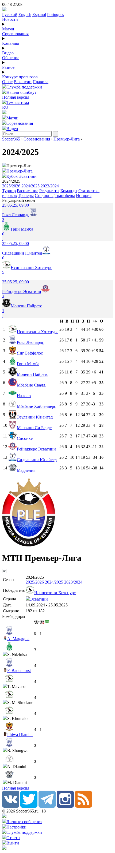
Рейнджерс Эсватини (36, 449)
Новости (10, 19)
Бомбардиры (13, 616)
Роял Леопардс (30, 342)
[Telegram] (47, 806)
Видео (8, 53)
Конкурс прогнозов (20, 77)
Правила (40, 81)
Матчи (8, 29)
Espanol (39, 14)
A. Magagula (18, 638)
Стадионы (44, 195)
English (24, 14)
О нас (7, 81)
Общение (10, 57)
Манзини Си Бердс (34, 427)
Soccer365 (11, 139)
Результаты (49, 190)
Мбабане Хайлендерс (36, 406)
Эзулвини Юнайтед (35, 417)
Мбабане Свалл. (31, 385)
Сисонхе (25, 438)
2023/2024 (50, 186)
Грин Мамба (28, 363)
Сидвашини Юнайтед (37, 459)
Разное (8, 67)
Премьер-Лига (66, 139)
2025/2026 (11, 186)
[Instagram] (65, 806)
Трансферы (65, 195)
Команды (10, 43)
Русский (9, 14)
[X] (28, 806)
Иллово (24, 395)
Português (55, 14)
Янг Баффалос (30, 353)
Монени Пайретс (32, 374)
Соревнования (15, 33)
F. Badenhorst (19, 670)
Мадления (26, 470)
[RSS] (83, 806)
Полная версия (15, 97)
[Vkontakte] (10, 806)
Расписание (27, 190)
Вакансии (23, 81)
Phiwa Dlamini (20, 734)
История (83, 195)
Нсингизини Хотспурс (37, 331)
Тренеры (26, 195)
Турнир (9, 190)
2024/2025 (30, 186)
